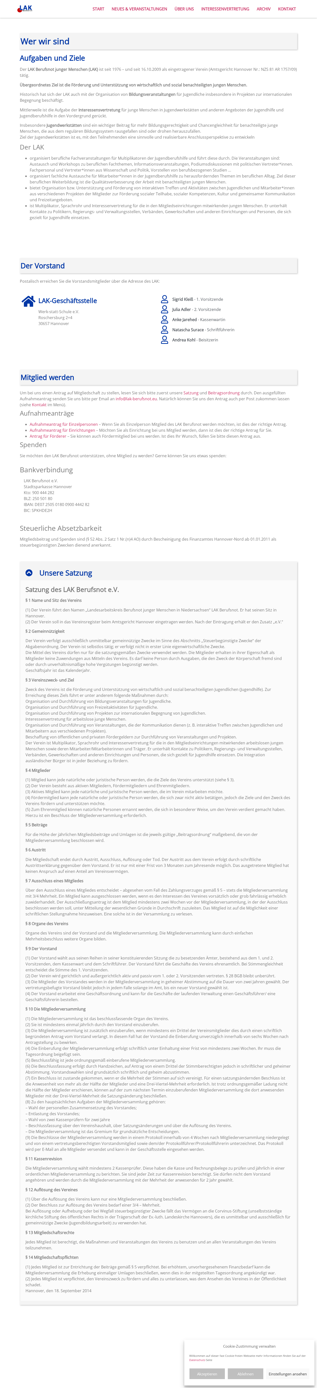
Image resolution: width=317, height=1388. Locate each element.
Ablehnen (246, 1373)
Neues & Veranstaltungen (139, 9)
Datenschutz (197, 1360)
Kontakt (287, 9)
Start (98, 9)
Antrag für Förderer (48, 436)
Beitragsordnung (224, 393)
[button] (158, 573)
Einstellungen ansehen (288, 1373)
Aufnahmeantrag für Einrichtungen (62, 430)
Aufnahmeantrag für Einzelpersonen (64, 424)
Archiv (264, 9)
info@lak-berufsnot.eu (136, 399)
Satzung (191, 393)
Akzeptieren (207, 1373)
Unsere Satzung (65, 573)
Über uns (184, 9)
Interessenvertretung (225, 9)
